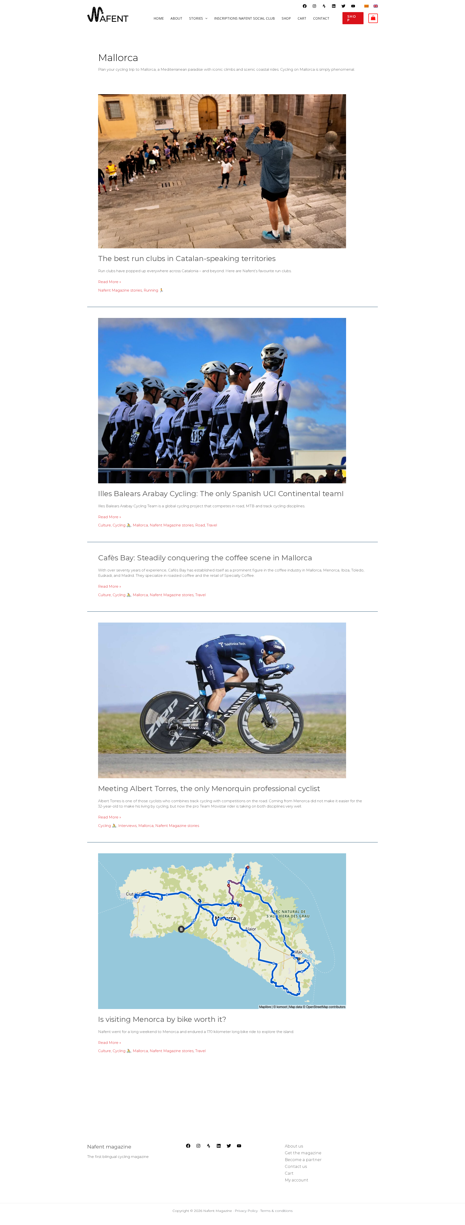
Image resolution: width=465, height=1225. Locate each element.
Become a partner (303, 1159)
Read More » (109, 281)
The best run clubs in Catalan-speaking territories (187, 258)
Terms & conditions (276, 1211)
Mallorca (140, 525)
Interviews (127, 825)
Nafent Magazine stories (120, 290)
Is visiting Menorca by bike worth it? (162, 1019)
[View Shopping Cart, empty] (373, 18)
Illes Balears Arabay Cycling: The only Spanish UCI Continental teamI (221, 493)
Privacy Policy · (247, 1211)
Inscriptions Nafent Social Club (244, 18)
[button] (352, 18)
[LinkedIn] (219, 1146)
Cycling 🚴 (122, 525)
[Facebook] (305, 6)
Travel (212, 525)
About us (294, 1146)
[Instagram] (314, 6)
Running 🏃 (154, 290)
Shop (286, 18)
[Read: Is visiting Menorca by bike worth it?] (222, 931)
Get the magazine (303, 1153)
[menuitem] (366, 6)
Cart (302, 18)
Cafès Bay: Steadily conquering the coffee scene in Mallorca (205, 557)
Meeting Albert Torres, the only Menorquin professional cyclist (209, 788)
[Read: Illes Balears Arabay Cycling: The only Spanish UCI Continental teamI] (222, 400)
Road (200, 525)
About (176, 18)
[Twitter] (343, 6)
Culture (104, 525)
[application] (205, 18)
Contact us (296, 1166)
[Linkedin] (334, 6)
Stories (196, 18)
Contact (321, 18)
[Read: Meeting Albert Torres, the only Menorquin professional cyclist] (222, 700)
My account (296, 1180)
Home (159, 18)
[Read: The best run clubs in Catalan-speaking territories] (222, 171)
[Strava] (324, 6)
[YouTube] (353, 6)
